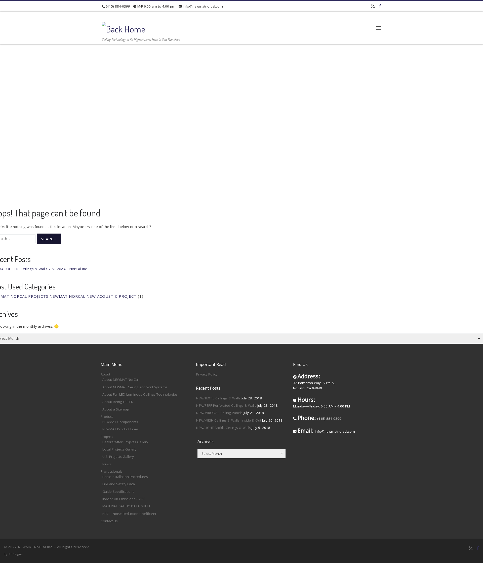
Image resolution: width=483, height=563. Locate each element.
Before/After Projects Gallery (125, 442)
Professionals (112, 471)
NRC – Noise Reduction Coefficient (129, 513)
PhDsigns (16, 554)
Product (107, 416)
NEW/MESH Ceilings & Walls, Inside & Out (228, 420)
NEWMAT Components (120, 422)
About (105, 374)
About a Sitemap (115, 409)
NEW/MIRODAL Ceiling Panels (219, 412)
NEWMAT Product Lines (120, 429)
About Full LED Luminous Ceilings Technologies (140, 394)
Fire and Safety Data (118, 484)
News (106, 464)
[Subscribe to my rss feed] (373, 6)
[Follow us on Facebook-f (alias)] (380, 6)
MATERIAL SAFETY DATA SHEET (126, 506)
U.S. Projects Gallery (118, 456)
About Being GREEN (117, 401)
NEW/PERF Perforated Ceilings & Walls (226, 405)
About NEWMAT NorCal (120, 379)
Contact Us (109, 521)
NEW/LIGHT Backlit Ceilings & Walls (223, 427)
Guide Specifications (118, 491)
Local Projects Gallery (119, 449)
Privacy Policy (206, 374)
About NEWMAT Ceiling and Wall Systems (135, 387)
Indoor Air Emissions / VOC (124, 499)
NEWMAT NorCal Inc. (35, 547)
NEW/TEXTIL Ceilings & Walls (218, 398)
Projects (107, 436)
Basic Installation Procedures (125, 476)
